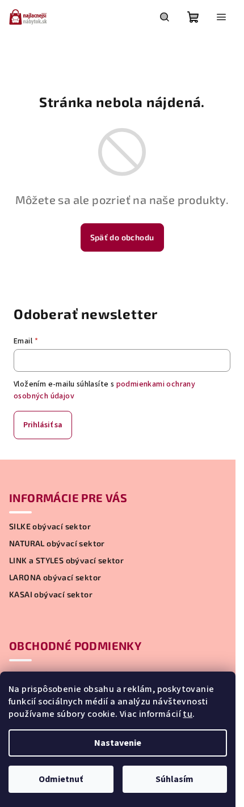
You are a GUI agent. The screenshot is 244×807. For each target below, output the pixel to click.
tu (187, 714)
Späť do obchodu (122, 237)
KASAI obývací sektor (50, 594)
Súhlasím (174, 779)
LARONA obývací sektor (55, 577)
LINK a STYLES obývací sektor (66, 560)
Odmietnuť (61, 779)
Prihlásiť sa (42, 425)
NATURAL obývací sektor (57, 543)
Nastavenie (117, 743)
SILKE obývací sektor (50, 526)
